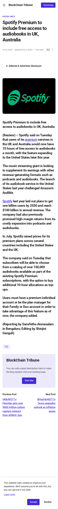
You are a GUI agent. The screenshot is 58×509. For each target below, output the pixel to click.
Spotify (7, 201)
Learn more (9, 494)
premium (31, 139)
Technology (48, 5)
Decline (48, 502)
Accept (33, 502)
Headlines (9, 16)
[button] (4, 5)
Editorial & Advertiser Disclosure (25, 66)
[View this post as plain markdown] (48, 50)
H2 (6, 346)
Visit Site (29, 380)
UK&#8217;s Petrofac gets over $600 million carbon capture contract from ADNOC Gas (14, 407)
